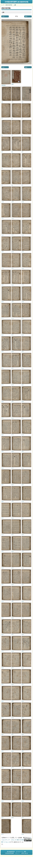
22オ (23, 335)
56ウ (23, 717)
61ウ (13, 767)
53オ (2, 668)
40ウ (13, 534)
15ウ (2, 251)
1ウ (12, 102)
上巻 (15, 5)
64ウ (13, 801)
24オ (13, 351)
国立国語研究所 (11, 851)
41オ (2, 534)
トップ (2, 5)
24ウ (2, 351)
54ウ (2, 684)
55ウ (13, 701)
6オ (12, 152)
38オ (2, 501)
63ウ (2, 784)
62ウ (23, 784)
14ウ (23, 251)
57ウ (2, 717)
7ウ (12, 168)
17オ (2, 268)
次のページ (5, 16)
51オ (13, 651)
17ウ (23, 285)
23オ (2, 335)
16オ (23, 268)
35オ (2, 468)
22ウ (13, 335)
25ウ (13, 368)
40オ (23, 534)
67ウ (2, 834)
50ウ (23, 651)
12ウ (2, 218)
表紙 (13, 84)
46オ (23, 601)
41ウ (23, 551)
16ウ (13, 268)
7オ (22, 168)
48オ (13, 618)
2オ (2, 102)
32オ (2, 434)
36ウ (2, 484)
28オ (23, 401)
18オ (13, 285)
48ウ (2, 618)
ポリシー (17, 853)
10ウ (13, 201)
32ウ (23, 451)
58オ (23, 734)
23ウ (23, 351)
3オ (12, 118)
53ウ (23, 684)
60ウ (2, 751)
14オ (2, 235)
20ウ (23, 318)
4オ (22, 135)
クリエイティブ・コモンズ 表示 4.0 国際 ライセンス (16, 839)
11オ (2, 201)
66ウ (2, 817)
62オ (2, 767)
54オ (13, 684)
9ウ (2, 185)
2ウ (22, 118)
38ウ (23, 518)
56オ (2, 701)
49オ (23, 634)
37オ (23, 501)
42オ (13, 551)
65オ (2, 801)
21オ (13, 318)
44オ (2, 568)
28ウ (13, 401)
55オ (23, 701)
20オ (2, 301)
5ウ (22, 152)
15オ (13, 251)
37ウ (13, 501)
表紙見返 (3, 85)
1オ (22, 102)
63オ (13, 784)
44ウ (23, 584)
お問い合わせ (24, 853)
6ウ (2, 152)
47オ (2, 601)
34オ (23, 468)
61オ (23, 767)
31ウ (13, 434)
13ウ (13, 235)
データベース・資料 (21, 851)
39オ (13, 518)
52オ (23, 668)
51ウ (2, 651)
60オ (13, 751)
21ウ (2, 318)
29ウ (23, 418)
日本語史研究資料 (16, 2)
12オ (13, 218)
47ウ (23, 618)
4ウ (12, 135)
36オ (13, 484)
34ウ (13, 468)
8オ (2, 168)
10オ (23, 201)
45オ (13, 584)
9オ (12, 185)
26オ (2, 368)
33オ (13, 451)
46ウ (13, 601)
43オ (23, 568)
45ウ (2, 584)
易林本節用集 (9, 5)
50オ (2, 634)
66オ (13, 817)
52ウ (13, 668)
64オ (23, 801)
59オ (2, 734)
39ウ (2, 518)
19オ (23, 301)
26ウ (23, 385)
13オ (23, 235)
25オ (23, 368)
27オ (13, 385)
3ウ (2, 118)
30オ (13, 418)
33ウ (2, 451)
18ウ (2, 285)
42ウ (2, 551)
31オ (23, 434)
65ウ (23, 817)
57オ (13, 717)
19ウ (13, 301)
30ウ (2, 418)
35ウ (23, 484)
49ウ (13, 634)
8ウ (22, 185)
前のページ (28, 16)
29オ (2, 401)
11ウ (23, 218)
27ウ (2, 385)
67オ (23, 834)
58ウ (13, 734)
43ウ (13, 568)
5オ (2, 135)
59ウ (23, 751)
